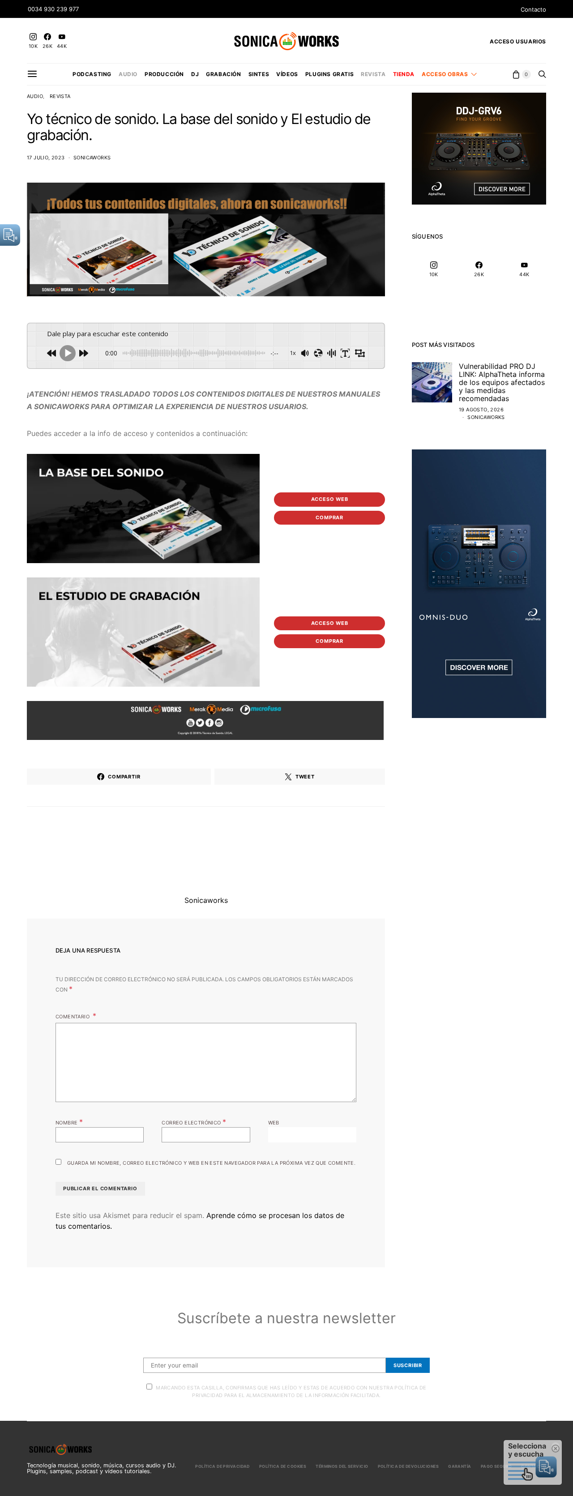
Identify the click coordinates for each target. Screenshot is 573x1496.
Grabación (223, 74)
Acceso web (329, 499)
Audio (128, 74)
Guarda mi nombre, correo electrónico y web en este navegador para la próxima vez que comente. (211, 1163)
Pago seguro (496, 1466)
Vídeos (287, 74)
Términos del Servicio (342, 1466)
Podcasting (92, 74)
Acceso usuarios (518, 41)
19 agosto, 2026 (481, 409)
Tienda (404, 74)
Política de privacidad (222, 1466)
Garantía (459, 1466)
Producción (164, 74)
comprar (329, 517)
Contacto (533, 9)
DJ (195, 74)
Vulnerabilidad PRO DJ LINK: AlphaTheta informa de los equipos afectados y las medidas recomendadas (502, 382)
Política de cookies (282, 1466)
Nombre (69, 1121)
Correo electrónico (194, 1121)
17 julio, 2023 (46, 157)
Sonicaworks (92, 157)
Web (273, 1123)
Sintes (258, 74)
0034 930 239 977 (53, 9)
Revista (373, 74)
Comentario (73, 1016)
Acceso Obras (445, 74)
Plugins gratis (329, 74)
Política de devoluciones (408, 1466)
